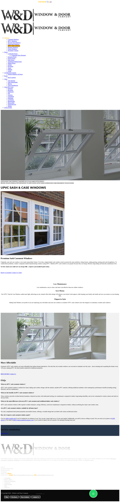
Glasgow (10, 95)
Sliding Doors (11, 63)
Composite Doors (12, 53)
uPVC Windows (12, 41)
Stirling (10, 106)
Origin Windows (12, 49)
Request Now (4, 433)
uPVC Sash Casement (14, 46)
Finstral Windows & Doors (15, 74)
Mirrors (10, 84)
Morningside (11, 101)
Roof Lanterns (12, 77)
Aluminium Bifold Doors (15, 61)
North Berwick (12, 104)
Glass (5, 79)
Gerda (9, 71)
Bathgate (10, 88)
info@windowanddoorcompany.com (11, 2)
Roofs (6, 76)
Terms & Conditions (9, 481)
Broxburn (10, 90)
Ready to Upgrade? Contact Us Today (11, 272)
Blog (6, 6)
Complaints (7, 478)
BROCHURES (5, 374)
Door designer (25, 6)
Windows (6, 38)
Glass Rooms (11, 80)
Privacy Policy (8, 479)
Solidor (10, 65)
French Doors (11, 58)
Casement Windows (13, 39)
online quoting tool (10, 418)
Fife (9, 93)
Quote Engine (8, 107)
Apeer (9, 68)
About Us (7, 487)
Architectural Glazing (10, 72)
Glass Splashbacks (13, 85)
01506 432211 (25, 2)
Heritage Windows (13, 47)
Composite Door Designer (18, 55)
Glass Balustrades (13, 82)
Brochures (14, 6)
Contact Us (36, 6)
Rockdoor (10, 66)
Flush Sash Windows (13, 44)
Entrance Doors (12, 57)
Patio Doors (11, 60)
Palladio (10, 69)
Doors (6, 52)
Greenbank (11, 96)
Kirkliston (10, 98)
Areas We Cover (8, 87)
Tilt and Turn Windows (14, 42)
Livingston (11, 99)
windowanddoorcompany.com (45, 475)
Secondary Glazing (13, 50)
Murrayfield (11, 103)
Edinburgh (11, 92)
